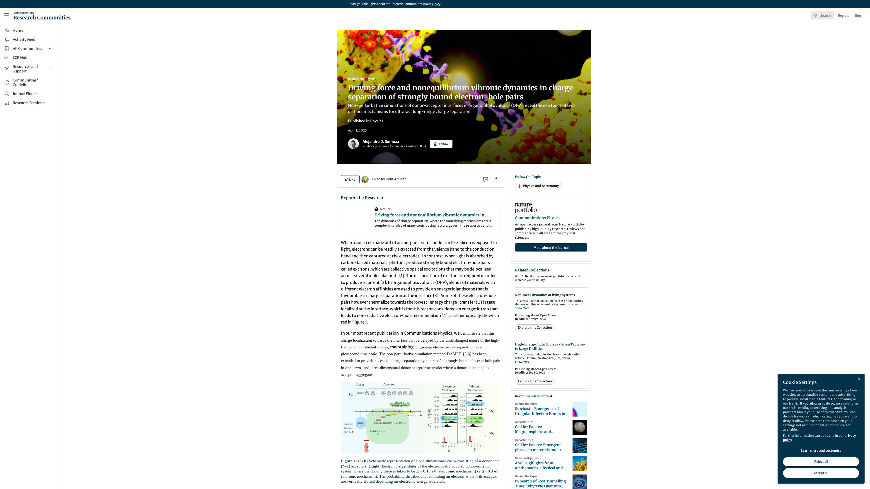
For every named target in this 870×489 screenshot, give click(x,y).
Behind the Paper (361, 79)
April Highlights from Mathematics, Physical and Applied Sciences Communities (539, 465)
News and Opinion (527, 458)
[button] (441, 144)
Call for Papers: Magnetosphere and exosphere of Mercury (534, 429)
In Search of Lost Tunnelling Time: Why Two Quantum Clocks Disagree (540, 484)
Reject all (821, 462)
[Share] (495, 179)
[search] (822, 15)
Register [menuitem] (844, 16)
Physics (376, 121)
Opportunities (524, 422)
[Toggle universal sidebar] (6, 15)
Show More (522, 308)
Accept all (821, 473)
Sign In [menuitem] (859, 16)
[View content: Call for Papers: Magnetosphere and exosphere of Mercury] (580, 427)
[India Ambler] (365, 179)
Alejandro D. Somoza (380, 141)
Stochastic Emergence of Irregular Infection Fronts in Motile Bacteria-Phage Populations (540, 411)
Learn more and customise (821, 450)
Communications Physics (537, 218)
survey (435, 4)
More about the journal (551, 248)
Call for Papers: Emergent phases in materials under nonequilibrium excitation (538, 447)
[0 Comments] (485, 179)
